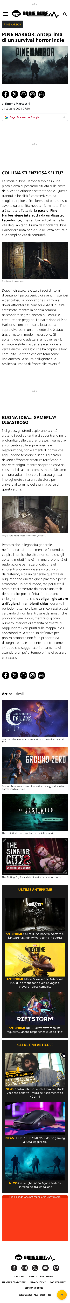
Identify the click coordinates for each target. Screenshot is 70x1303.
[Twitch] (56, 1267)
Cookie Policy (58, 1282)
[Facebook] (16, 1267)
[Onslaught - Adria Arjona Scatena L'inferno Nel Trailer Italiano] (35, 1163)
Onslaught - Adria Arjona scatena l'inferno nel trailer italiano (35, 1185)
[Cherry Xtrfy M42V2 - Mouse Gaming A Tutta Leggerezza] (35, 1118)
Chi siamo (19, 1276)
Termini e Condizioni (14, 1282)
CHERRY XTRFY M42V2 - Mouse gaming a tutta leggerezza (35, 1140)
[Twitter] (37, 1267)
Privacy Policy (38, 1282)
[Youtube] (47, 1267)
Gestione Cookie (34, 1288)
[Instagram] (26, 1267)
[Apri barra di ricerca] (65, 14)
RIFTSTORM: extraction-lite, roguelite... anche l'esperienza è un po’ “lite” (35, 1029)
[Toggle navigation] (5, 14)
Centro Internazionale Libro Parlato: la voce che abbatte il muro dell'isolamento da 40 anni (35, 1092)
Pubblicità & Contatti (41, 1276)
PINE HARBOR (12, 24)
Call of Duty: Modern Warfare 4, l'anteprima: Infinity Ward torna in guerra (35, 935)
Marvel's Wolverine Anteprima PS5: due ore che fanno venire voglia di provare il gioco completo (35, 982)
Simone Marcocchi (17, 103)
